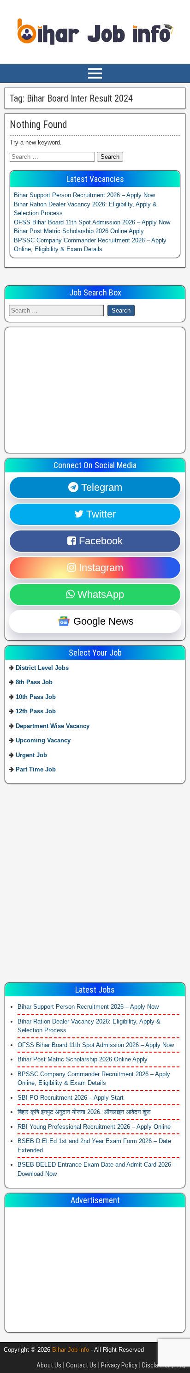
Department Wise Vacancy (52, 726)
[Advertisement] (78, 388)
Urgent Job (31, 755)
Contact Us (81, 1365)
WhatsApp (99, 594)
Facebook (99, 541)
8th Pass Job (34, 682)
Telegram (100, 487)
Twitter (99, 514)
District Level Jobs (42, 667)
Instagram (99, 567)
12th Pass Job (36, 711)
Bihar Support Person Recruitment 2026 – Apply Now (84, 195)
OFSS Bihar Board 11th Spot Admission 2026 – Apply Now (92, 222)
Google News (102, 621)
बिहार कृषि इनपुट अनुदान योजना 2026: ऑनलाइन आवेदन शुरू (84, 1111)
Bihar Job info (70, 1349)
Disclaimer (156, 1365)
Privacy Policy (119, 1365)
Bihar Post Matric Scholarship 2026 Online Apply (79, 231)
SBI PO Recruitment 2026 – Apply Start (71, 1097)
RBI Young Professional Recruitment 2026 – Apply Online (94, 1126)
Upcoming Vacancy (43, 740)
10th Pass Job (36, 696)
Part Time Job (36, 769)
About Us (48, 1365)
